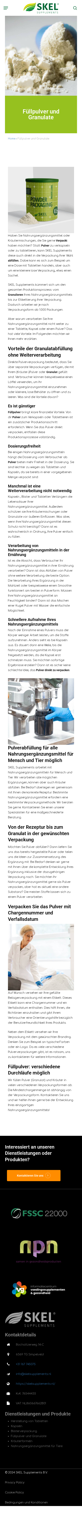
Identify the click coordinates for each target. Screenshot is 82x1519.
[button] (6, 8)
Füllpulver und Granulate (28, 1436)
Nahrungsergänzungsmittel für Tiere (36, 1446)
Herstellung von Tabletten (29, 1421)
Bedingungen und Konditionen (26, 1502)
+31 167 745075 (26, 1364)
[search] (74, 7)
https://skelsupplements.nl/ (35, 1383)
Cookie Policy (14, 1492)
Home (11, 138)
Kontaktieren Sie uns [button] (30, 1175)
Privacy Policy (14, 1482)
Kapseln (16, 1426)
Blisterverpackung (24, 1431)
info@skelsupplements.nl (33, 1374)
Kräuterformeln (21, 1441)
